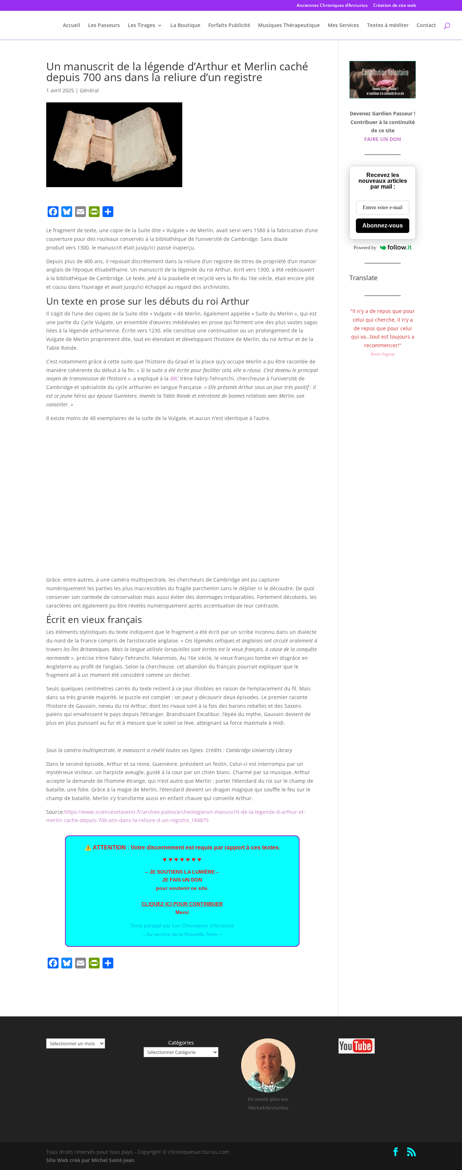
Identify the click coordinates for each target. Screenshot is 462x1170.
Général (89, 90)
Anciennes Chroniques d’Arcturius (332, 5)
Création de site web (394, 5)
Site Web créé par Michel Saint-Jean (90, 1160)
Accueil (71, 25)
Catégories (181, 1042)
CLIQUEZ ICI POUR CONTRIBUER (182, 904)
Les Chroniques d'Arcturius (203, 925)
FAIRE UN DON (382, 139)
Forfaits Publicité (229, 25)
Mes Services (343, 25)
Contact (426, 25)
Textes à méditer (388, 25)
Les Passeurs (104, 25)
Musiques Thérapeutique (289, 25)
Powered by (365, 247)
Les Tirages (141, 25)
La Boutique (185, 25)
